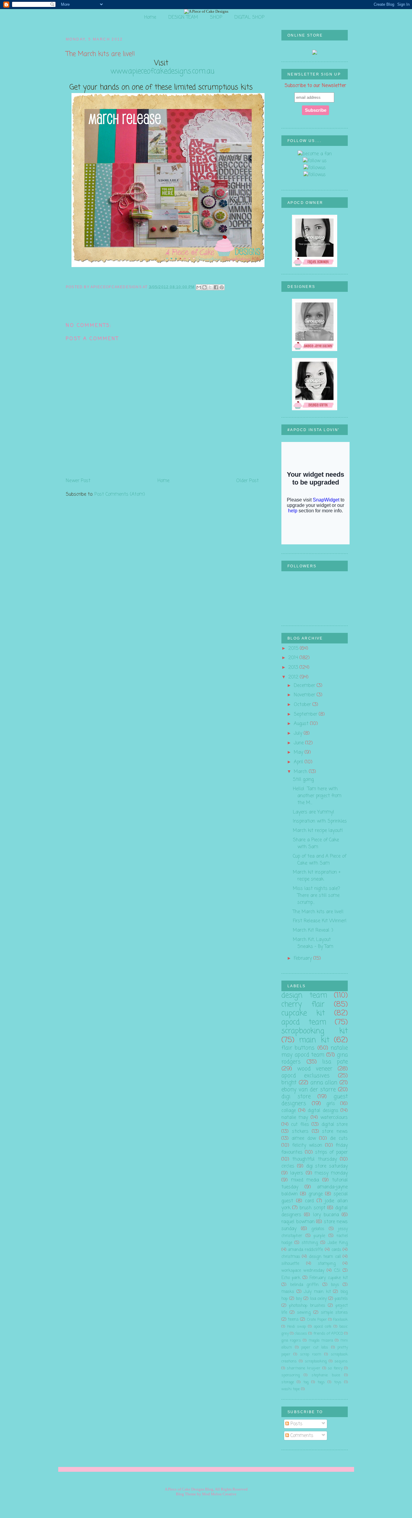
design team (304, 995)
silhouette (290, 1264)
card (309, 1200)
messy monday (331, 1173)
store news (335, 1131)
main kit (314, 1040)
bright (288, 1082)
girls (330, 1103)
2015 (294, 648)
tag (306, 1382)
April (299, 762)
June (299, 743)
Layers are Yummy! (313, 812)
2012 (294, 677)
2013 (293, 667)
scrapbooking (316, 1361)
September (306, 714)
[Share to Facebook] (216, 287)
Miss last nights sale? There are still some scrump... (316, 895)
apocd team (303, 1022)
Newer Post (78, 480)
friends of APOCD (328, 1333)
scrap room (310, 1354)
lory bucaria (326, 1214)
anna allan (324, 1082)
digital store (335, 1124)
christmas (290, 1257)
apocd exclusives (305, 1076)
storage (287, 1382)
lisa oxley (318, 1299)
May (299, 752)
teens (293, 1320)
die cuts (339, 1138)
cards (336, 1250)
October (303, 704)
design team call (325, 1257)
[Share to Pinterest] (222, 287)
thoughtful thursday (314, 1159)
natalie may (294, 1117)
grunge (316, 1194)
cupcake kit (303, 1013)
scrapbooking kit (314, 1031)
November (305, 694)
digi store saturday (327, 1166)
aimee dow (304, 1138)
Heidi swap (296, 1326)
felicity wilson (307, 1145)
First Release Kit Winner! (320, 920)
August (302, 723)
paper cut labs (314, 1347)
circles (287, 1166)
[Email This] (199, 287)
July (299, 733)
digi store (296, 1096)
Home (150, 17)
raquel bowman (298, 1221)
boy (299, 1299)
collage (288, 1110)
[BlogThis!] (204, 287)
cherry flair (303, 1004)
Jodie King (338, 1243)
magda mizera (321, 1340)
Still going (303, 779)
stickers (300, 1131)
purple (319, 1236)
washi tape (290, 1389)
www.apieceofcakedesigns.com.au (162, 71)
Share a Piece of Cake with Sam (316, 843)
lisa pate (335, 1062)
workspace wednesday (302, 1271)
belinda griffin (304, 1285)
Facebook (340, 1320)
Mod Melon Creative (219, 1494)
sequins (341, 1361)
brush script (312, 1207)
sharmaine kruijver (303, 1368)
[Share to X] (210, 287)
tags (321, 1382)
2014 (293, 657)
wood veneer (314, 1069)
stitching (310, 1243)
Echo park (290, 1278)
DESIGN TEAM (183, 17)
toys (337, 1382)
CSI (337, 1271)
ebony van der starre (308, 1089)
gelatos (317, 1229)
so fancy (335, 1368)
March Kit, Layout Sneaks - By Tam (313, 943)
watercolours (334, 1117)
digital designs (323, 1110)
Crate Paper (317, 1320)
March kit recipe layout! (318, 830)
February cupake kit (328, 1278)
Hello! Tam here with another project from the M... (317, 795)
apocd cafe (322, 1326)
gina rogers (291, 1340)
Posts (296, 1423)
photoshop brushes (307, 1306)
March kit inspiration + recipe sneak (317, 876)
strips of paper (331, 1152)
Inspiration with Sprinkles (320, 821)
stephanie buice (326, 1375)
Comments (301, 1435)
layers (296, 1173)
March (301, 771)
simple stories (334, 1313)
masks (287, 1292)
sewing (304, 1313)
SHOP (216, 17)
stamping (327, 1264)
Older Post (247, 480)
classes (301, 1333)
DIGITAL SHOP (249, 17)
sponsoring (290, 1375)
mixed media (305, 1180)
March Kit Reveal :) (313, 930)
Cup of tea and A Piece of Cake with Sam (319, 860)
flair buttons (298, 1048)
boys (335, 1285)
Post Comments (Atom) (119, 494)
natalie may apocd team (314, 1051)
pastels (341, 1299)
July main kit (317, 1292)
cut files (300, 1124)
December (305, 685)
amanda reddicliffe (305, 1250)
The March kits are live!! (318, 911)
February (303, 958)
